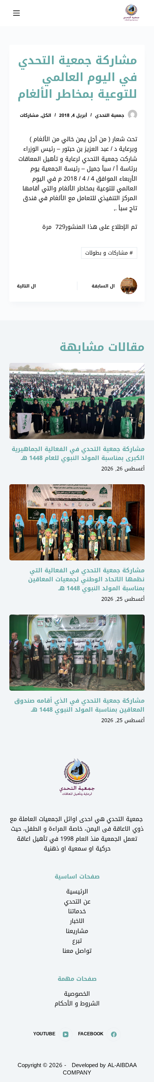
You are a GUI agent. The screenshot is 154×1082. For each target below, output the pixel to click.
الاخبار (77, 921)
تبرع (77, 940)
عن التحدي (77, 901)
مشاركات (29, 115)
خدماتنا (77, 911)
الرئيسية (77, 891)
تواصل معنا (77, 951)
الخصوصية (77, 993)
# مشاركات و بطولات (109, 253)
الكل (46, 115)
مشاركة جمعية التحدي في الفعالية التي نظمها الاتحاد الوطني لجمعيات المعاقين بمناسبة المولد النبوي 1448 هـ (86, 579)
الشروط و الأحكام (77, 1003)
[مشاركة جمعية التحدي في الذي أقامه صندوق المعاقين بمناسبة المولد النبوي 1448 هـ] (77, 653)
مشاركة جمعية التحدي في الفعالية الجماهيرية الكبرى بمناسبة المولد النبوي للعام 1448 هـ (78, 453)
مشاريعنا (77, 931)
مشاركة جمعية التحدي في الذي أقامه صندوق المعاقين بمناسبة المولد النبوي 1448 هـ (79, 705)
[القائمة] (16, 13)
